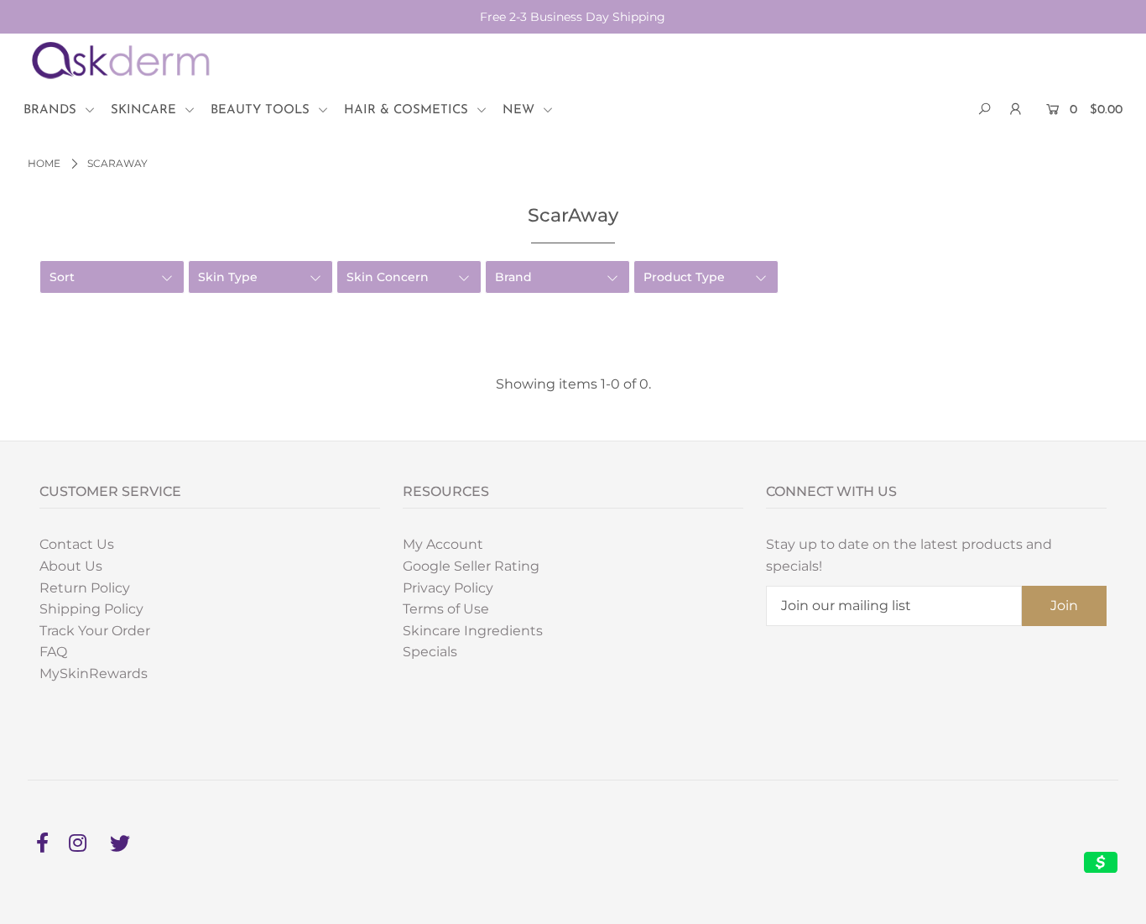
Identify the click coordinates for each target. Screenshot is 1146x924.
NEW (521, 110)
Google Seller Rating (471, 566)
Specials (430, 652)
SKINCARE (145, 110)
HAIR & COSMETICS (408, 110)
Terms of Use (446, 609)
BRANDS (52, 110)
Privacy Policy (448, 588)
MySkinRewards (93, 673)
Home (44, 163)
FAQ (53, 652)
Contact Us (76, 544)
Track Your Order (94, 631)
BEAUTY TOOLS (262, 110)
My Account (443, 544)
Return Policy (84, 588)
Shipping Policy (91, 609)
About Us (70, 566)
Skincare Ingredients (473, 631)
